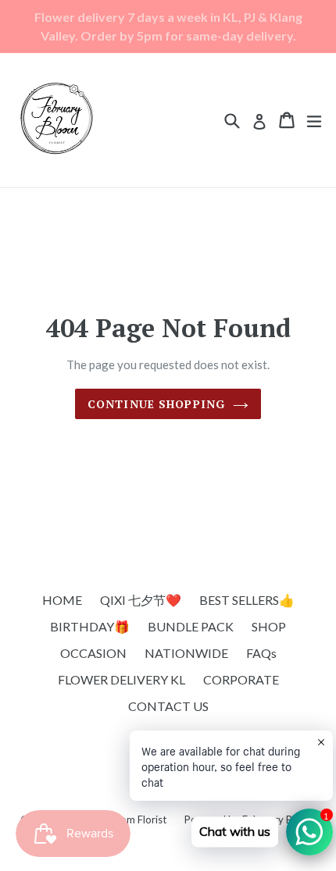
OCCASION (93, 652)
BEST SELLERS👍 (247, 599)
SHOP (269, 626)
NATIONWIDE (186, 652)
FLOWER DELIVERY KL (121, 679)
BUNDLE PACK (191, 626)
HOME (62, 599)
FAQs (261, 652)
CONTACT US (168, 706)
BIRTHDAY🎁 (90, 626)
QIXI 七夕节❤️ (140, 599)
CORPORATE (241, 679)
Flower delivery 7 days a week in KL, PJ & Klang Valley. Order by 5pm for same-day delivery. (168, 26)
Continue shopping (156, 403)
